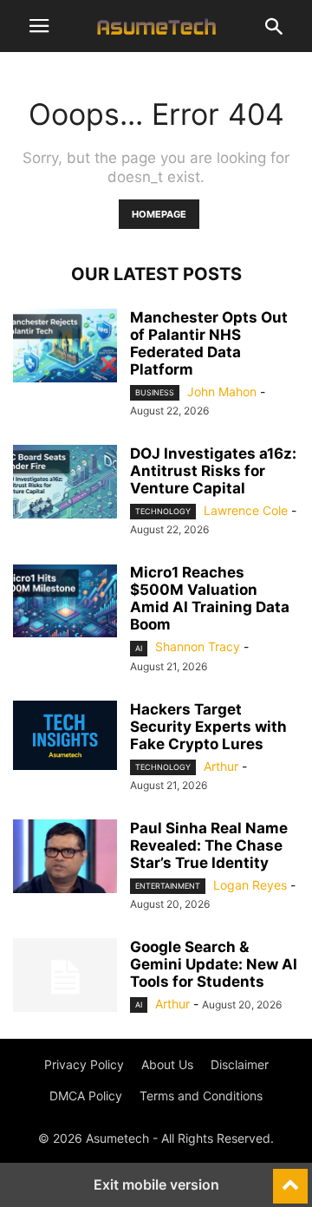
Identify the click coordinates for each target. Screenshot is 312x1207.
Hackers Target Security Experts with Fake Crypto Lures (208, 727)
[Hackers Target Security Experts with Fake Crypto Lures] (65, 735)
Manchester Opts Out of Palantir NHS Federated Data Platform (209, 343)
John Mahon (222, 391)
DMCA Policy (85, 1095)
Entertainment (167, 886)
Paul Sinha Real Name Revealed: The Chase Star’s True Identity (209, 845)
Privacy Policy (84, 1064)
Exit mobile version (156, 1184)
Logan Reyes (250, 885)
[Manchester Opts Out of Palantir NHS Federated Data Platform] (65, 348)
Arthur (221, 766)
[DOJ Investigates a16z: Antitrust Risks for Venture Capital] (65, 484)
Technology (163, 511)
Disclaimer (240, 1064)
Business (154, 392)
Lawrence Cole (246, 510)
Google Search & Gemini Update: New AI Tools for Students (213, 964)
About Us (167, 1064)
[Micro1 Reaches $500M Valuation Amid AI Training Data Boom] (65, 603)
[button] (39, 26)
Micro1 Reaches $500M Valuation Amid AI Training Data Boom (209, 598)
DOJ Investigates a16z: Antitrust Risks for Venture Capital (213, 471)
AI (138, 648)
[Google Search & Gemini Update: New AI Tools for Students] (65, 977)
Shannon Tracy (197, 646)
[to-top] (290, 1178)
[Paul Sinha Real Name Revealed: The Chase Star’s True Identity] (65, 858)
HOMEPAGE (159, 214)
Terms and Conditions (201, 1095)
